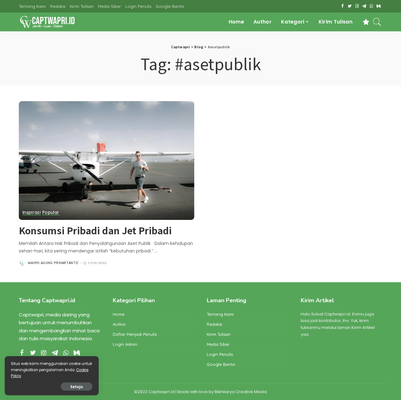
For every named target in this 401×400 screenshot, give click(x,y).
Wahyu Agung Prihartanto (53, 263)
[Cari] (377, 22)
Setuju (76, 386)
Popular (50, 212)
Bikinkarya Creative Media (241, 391)
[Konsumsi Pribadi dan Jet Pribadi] (106, 160)
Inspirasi (32, 212)
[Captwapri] (47, 22)
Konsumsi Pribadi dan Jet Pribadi (95, 230)
